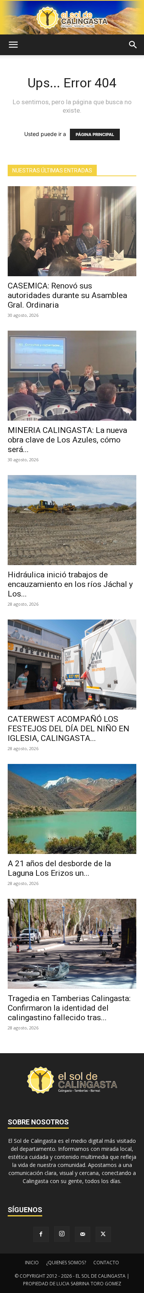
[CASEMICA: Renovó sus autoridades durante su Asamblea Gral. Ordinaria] (72, 231)
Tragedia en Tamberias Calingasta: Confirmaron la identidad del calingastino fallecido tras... (69, 1008)
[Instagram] (62, 1234)
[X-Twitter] (103, 1234)
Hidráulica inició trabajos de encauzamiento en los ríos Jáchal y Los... (70, 584)
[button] (13, 44)
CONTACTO (106, 1262)
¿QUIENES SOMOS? (66, 1262)
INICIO (32, 1262)
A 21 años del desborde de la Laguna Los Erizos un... (59, 868)
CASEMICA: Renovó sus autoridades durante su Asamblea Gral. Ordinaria (67, 295)
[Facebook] (41, 1234)
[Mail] (82, 1234)
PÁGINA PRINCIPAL (95, 134)
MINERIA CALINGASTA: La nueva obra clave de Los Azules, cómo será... (67, 440)
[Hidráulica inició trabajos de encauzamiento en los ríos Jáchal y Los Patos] (72, 520)
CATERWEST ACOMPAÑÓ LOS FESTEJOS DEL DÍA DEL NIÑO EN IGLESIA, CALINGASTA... (68, 729)
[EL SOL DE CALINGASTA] (72, 17)
